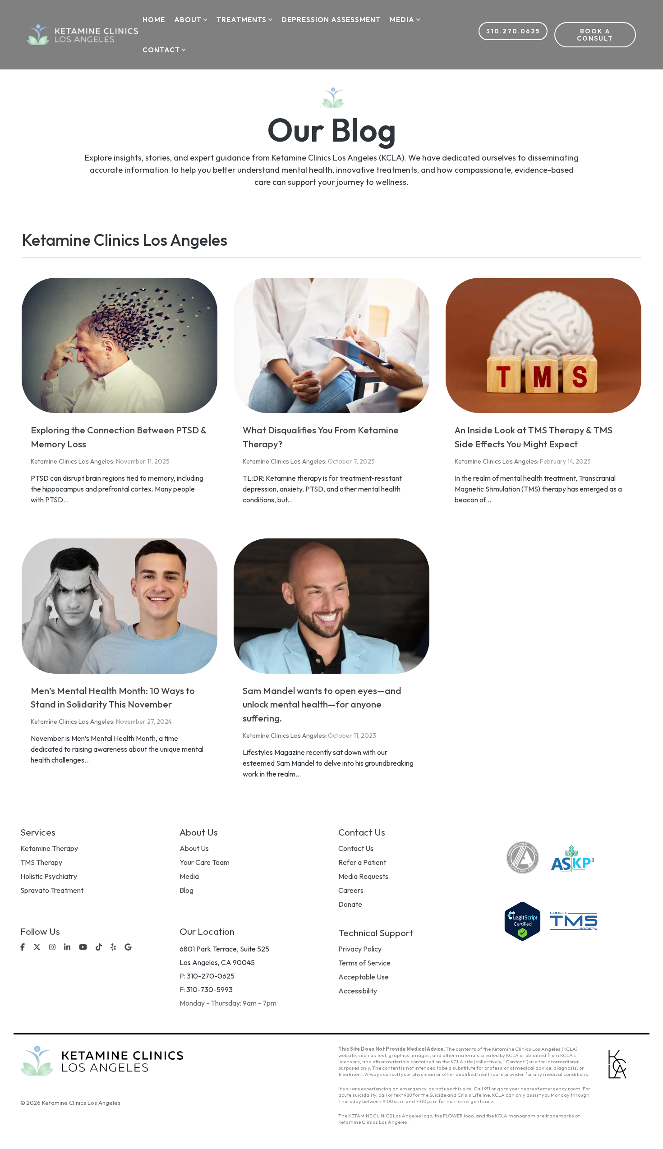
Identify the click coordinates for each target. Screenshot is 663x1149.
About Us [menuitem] (194, 848)
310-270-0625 (211, 975)
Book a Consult (595, 34)
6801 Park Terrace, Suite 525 (224, 948)
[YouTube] (84, 947)
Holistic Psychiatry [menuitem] (48, 876)
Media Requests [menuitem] (363, 876)
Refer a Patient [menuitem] (362, 862)
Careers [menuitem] (351, 890)
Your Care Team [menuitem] (205, 862)
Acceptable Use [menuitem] (363, 977)
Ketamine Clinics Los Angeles (72, 461)
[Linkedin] (68, 947)
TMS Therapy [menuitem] (41, 862)
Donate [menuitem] (350, 904)
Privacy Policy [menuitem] (360, 949)
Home (154, 19)
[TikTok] (100, 947)
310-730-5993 (209, 989)
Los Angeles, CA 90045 (217, 962)
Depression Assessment (331, 19)
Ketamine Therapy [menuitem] (49, 848)
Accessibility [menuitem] (357, 991)
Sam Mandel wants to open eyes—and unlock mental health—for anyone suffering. (322, 704)
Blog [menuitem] (186, 890)
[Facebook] (23, 947)
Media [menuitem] (189, 876)
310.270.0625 (513, 31)
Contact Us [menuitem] (355, 848)
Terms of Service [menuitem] (364, 963)
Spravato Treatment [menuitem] (51, 890)
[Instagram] (53, 947)
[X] (37, 947)
